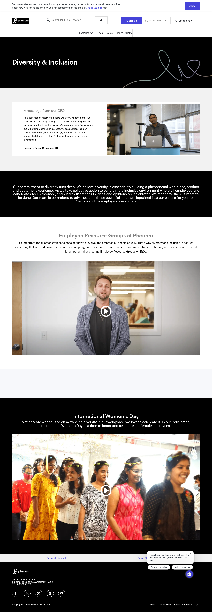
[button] (131, 20)
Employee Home (124, 33)
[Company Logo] (20, 20)
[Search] (101, 20)
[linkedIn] (27, 593)
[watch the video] (106, 307)
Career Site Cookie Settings (186, 604)
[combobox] (69, 20)
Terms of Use (165, 604)
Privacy (152, 604)
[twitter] (38, 593)
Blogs (100, 33)
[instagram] (50, 593)
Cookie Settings (94, 7)
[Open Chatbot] (189, 574)
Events (109, 33)
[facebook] (15, 593)
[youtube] (61, 593)
